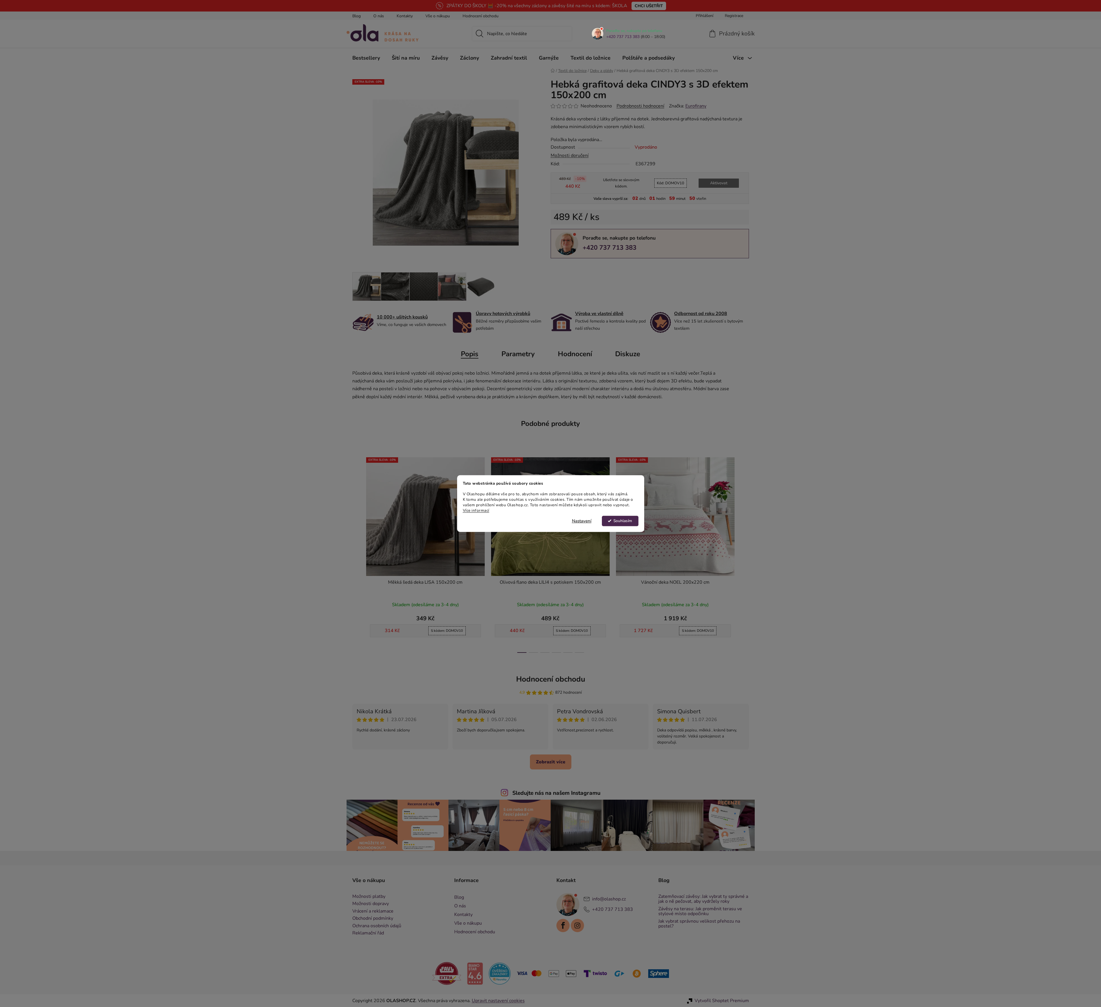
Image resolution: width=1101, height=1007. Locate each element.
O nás (378, 16)
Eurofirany (695, 106)
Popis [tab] (469, 354)
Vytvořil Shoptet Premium (722, 1000)
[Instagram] (577, 925)
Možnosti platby (368, 896)
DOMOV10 (670, 183)
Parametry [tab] (518, 354)
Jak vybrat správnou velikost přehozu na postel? (699, 924)
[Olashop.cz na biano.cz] (475, 973)
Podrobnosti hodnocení (640, 106)
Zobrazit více (550, 762)
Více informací (476, 510)
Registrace (734, 15)
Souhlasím (622, 521)
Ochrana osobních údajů (376, 926)
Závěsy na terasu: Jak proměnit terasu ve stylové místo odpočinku (700, 912)
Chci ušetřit (649, 6)
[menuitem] (366, 58)
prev (357, 553)
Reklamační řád (368, 933)
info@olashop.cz (609, 899)
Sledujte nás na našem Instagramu (556, 793)
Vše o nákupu (437, 16)
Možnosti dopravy (370, 904)
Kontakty (405, 16)
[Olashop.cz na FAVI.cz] (446, 973)
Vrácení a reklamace (372, 911)
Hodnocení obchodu (481, 16)
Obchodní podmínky (372, 918)
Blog (356, 16)
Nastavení (582, 521)
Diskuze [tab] (627, 354)
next (744, 553)
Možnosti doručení (570, 155)
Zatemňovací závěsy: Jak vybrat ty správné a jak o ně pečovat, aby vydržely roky (703, 899)
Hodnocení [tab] (575, 354)
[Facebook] (563, 925)
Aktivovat (718, 183)
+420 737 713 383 (623, 37)
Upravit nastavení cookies (498, 1000)
